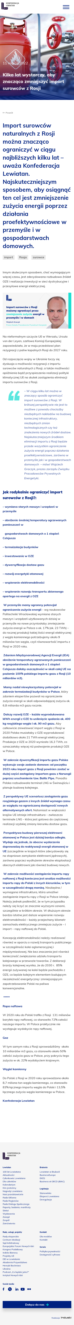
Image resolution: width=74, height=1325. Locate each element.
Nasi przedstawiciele (13, 1194)
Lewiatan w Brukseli (50, 1171)
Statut (6, 1210)
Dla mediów (46, 1236)
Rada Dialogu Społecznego (16, 1204)
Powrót (9, 112)
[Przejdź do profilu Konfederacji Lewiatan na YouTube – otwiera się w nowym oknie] (23, 1289)
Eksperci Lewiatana (49, 1196)
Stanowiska (45, 1193)
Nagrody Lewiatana (12, 1191)
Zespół (6, 1220)
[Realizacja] (66, 1318)
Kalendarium (9, 1184)
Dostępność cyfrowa (50, 1254)
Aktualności (8, 1175)
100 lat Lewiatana (12, 1171)
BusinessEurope (48, 1175)
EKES (42, 1178)
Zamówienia (9, 1223)
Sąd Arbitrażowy (11, 1243)
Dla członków (9, 1181)
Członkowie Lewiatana (14, 1178)
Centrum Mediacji (11, 1239)
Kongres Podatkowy (13, 1249)
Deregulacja (46, 1199)
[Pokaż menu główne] (66, 7)
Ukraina (6, 1268)
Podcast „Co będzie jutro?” (16, 1272)
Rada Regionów (10, 1200)
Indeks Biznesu (10, 1252)
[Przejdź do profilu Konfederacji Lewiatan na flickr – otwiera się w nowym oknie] (29, 1289)
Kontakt (43, 1239)
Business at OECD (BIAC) (52, 1181)
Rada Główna (9, 1197)
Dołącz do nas (34, 1304)
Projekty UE (8, 1256)
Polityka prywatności (50, 1251)
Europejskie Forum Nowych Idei (18, 1246)
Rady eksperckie (11, 1236)
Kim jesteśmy (9, 1188)
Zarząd (6, 1217)
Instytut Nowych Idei (13, 1275)
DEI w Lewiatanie (11, 1259)
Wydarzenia (9, 1213)
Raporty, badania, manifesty (17, 1207)
